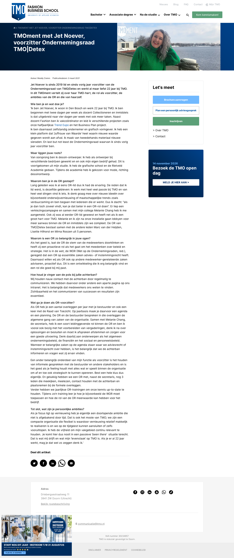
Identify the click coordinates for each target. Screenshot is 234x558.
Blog (175, 4)
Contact (198, 4)
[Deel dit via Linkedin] (52, 463)
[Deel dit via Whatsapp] (61, 462)
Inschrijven (176, 121)
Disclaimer (95, 550)
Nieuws (164, 4)
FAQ (186, 4)
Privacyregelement (116, 550)
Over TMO (170, 14)
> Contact (159, 136)
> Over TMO (160, 130)
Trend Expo (61, 125)
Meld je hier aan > (176, 182)
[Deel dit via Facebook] (43, 463)
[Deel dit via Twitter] (34, 463)
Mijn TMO (214, 4)
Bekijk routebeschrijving (55, 503)
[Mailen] (71, 463)
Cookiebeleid (138, 550)
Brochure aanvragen (176, 99)
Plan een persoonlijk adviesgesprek (176, 110)
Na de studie (148, 14)
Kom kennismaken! (207, 14)
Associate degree (121, 14)
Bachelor (96, 14)
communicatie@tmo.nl (91, 523)
